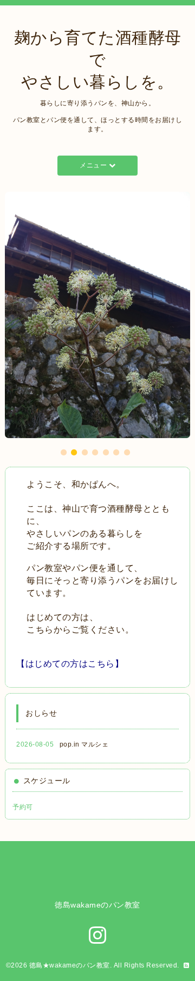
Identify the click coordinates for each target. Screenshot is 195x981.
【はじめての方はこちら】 (69, 663)
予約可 (22, 807)
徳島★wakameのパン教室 (69, 965)
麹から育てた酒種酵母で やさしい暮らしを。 (97, 60)
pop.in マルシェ (84, 744)
